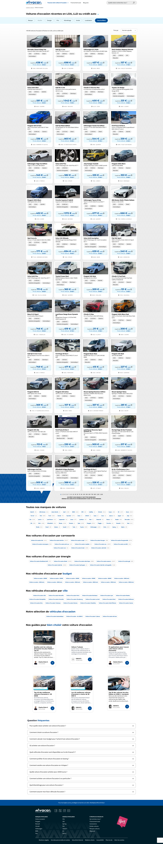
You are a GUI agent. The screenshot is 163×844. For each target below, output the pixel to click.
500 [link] (63, 826)
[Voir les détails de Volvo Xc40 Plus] (67, 165)
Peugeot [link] (37, 821)
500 (89, 494)
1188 (101, 494)
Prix (58, 20)
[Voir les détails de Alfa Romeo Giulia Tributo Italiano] (123, 203)
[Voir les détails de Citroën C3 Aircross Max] (95, 90)
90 (81, 494)
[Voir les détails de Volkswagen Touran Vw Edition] (95, 128)
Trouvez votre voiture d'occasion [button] (57, 3)
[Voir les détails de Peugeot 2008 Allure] (123, 165)
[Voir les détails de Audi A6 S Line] (67, 90)
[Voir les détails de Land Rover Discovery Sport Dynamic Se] (95, 433)
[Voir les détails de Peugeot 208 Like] (39, 433)
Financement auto (76, 3)
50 (77, 494)
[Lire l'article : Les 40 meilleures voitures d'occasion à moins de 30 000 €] (90, 708)
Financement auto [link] (95, 821)
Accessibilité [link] (100, 840)
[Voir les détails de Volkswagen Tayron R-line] (95, 203)
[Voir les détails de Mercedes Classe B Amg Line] (39, 52)
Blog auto (86, 3)
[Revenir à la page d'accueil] (34, 2)
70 (79, 494)
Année (78, 20)
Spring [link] (64, 824)
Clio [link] (63, 819)
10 (73, 494)
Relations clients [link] (89, 840)
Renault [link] (37, 824)
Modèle (40, 20)
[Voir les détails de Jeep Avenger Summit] (95, 165)
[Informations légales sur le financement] (47, 62)
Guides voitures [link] (94, 826)
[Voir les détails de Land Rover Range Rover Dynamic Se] (67, 318)
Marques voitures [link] (95, 829)
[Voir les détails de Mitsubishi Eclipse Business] (67, 472)
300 (87, 494)
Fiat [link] (36, 833)
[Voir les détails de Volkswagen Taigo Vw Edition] (39, 165)
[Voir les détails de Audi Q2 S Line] (67, 52)
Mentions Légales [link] (44, 840)
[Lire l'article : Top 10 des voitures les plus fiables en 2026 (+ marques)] (127, 706)
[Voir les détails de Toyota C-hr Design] (123, 90)
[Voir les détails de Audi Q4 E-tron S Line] (39, 356)
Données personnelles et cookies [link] (60, 840)
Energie (49, 20)
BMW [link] (36, 831)
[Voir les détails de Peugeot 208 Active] (67, 395)
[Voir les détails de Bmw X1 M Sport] (39, 318)
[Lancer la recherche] (133, 2)
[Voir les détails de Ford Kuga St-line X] (67, 356)
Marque (30, 20)
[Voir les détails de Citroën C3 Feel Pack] (123, 279)
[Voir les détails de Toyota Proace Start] (67, 279)
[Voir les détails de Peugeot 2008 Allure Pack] (123, 318)
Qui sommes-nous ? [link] (95, 819)
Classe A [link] (64, 829)
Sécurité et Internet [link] (77, 840)
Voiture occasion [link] (40, 819)
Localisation (88, 20)
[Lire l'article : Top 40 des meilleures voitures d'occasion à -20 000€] (52, 708)
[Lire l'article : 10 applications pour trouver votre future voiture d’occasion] (127, 663)
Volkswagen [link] (38, 829)
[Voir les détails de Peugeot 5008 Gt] (39, 395)
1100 (98, 494)
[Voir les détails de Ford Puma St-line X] (67, 433)
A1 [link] (63, 831)
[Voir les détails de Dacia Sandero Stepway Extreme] (123, 52)
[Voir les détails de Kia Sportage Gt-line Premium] (123, 433)
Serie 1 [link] (64, 833)
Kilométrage (67, 20)
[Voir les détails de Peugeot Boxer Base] (95, 356)
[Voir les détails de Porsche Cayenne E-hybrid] (67, 203)
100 (84, 494)
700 (92, 494)
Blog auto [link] (92, 831)
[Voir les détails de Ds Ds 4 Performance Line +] (123, 472)
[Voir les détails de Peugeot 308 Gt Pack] (39, 128)
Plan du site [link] (109, 840)
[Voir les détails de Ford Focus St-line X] (123, 128)
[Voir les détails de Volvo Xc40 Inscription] (95, 241)
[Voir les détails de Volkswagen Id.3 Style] (95, 52)
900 (95, 494)
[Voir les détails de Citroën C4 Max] (95, 318)
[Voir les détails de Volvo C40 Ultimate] (67, 241)
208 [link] (63, 821)
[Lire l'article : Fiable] (52, 663)
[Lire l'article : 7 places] (90, 659)
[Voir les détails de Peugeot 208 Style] (95, 279)
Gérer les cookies (119, 840)
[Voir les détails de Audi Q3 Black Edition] (67, 128)
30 (75, 494)
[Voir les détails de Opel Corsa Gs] (39, 241)
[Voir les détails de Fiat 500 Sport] (123, 241)
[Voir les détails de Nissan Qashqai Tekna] (123, 395)
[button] (81, 725)
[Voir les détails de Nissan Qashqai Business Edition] (95, 395)
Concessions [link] (93, 824)
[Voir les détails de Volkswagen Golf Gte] (39, 472)
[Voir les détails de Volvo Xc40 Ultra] (39, 90)
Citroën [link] (37, 826)
